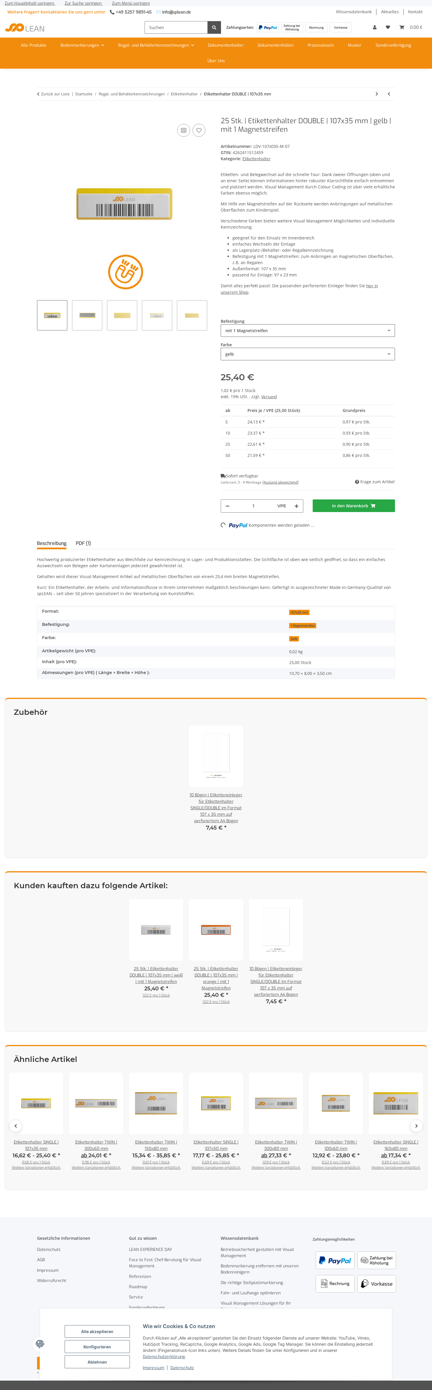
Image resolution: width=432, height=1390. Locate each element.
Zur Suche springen (84, 3)
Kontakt (415, 12)
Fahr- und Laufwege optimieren (251, 1293)
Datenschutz (182, 1368)
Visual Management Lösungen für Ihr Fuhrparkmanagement (256, 1306)
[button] (374, 27)
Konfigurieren (97, 1346)
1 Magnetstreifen (303, 626)
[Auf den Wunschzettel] (198, 130)
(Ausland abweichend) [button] (280, 482)
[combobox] (308, 330)
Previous (15, 1125)
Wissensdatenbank (354, 12)
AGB (41, 1260)
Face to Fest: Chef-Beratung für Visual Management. (165, 1263)
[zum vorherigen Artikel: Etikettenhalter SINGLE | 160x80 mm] (389, 94)
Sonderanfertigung (393, 45)
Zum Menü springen (131, 3)
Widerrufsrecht (51, 1280)
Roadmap (138, 1287)
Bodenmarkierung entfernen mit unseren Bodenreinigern (260, 1269)
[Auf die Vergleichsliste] (183, 130)
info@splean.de (176, 12)
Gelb (294, 639)
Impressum (153, 1368)
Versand (269, 397)
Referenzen (140, 1276)
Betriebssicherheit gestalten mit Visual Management (257, 1253)
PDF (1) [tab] (83, 543)
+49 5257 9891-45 (134, 12)
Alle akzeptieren (97, 1331)
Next (416, 1125)
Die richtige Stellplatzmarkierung (252, 1283)
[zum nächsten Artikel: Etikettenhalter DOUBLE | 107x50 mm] (377, 94)
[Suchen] (214, 27)
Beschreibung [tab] (51, 543)
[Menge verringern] (227, 506)
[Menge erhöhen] (296, 506)
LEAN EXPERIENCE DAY (150, 1249)
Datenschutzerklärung (164, 1356)
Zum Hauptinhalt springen (30, 3)
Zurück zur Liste (55, 94)
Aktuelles (390, 12)
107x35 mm (299, 612)
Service (136, 1297)
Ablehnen (97, 1361)
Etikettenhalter (256, 159)
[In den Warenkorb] (41, 113)
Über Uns (216, 61)
